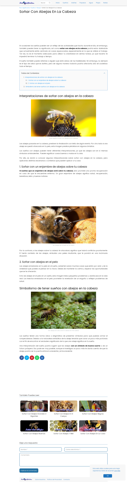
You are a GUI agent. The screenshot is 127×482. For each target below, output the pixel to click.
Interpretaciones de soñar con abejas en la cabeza (44, 77)
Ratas (105, 3)
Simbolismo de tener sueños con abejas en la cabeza (45, 87)
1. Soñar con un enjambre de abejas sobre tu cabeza (47, 80)
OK (108, 476)
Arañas (73, 3)
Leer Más (117, 471)
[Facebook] (21, 357)
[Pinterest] (32, 357)
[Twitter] (27, 357)
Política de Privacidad (54, 479)
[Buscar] (50, 2)
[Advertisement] (63, 28)
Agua (91, 3)
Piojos (98, 3)
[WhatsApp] (37, 357)
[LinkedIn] (42, 357)
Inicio (58, 3)
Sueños (65, 3)
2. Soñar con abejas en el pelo (39, 83)
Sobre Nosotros (40, 479)
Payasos (83, 3)
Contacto (66, 479)
